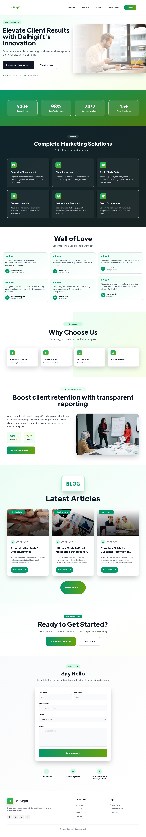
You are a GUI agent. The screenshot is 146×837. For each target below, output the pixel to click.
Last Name (78, 692)
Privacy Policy (115, 805)
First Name (43, 692)
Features (85, 7)
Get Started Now (59, 641)
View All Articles (71, 587)
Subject (41, 715)
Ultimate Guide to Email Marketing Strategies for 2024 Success (71, 552)
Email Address (44, 703)
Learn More (89, 641)
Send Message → (73, 753)
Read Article (18, 570)
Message (42, 726)
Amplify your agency (19, 450)
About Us (79, 805)
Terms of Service (116, 809)
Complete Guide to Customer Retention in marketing (115, 552)
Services (71, 7)
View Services (46, 65)
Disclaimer (114, 812)
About (99, 7)
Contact (130, 7)
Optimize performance (17, 65)
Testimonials (113, 7)
